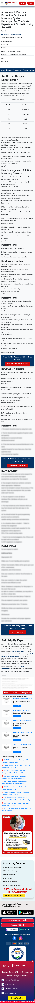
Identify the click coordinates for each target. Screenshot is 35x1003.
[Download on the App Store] (9, 912)
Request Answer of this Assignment (17, 693)
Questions (9, 70)
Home (2, 70)
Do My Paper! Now (15, 895)
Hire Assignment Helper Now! (17, 363)
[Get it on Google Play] (26, 912)
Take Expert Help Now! (18, 465)
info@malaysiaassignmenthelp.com (19, 934)
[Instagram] (21, 938)
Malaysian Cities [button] (17, 925)
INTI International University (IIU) (12, 34)
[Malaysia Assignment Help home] (11, 3)
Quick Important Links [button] (16, 920)
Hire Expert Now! (18, 632)
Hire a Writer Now (17, 998)
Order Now (22, 3)
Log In (30, 3)
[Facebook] (14, 938)
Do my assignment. (18, 651)
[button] (2, 3)
